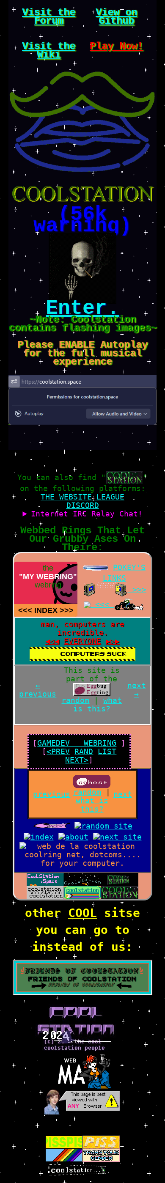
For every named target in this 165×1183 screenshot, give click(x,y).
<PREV (58, 751)
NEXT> (76, 759)
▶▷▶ (113, 641)
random (75, 700)
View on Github (116, 17)
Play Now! (116, 46)
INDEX (46, 610)
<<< (25, 610)
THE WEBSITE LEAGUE (82, 496)
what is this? (97, 704)
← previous (37, 689)
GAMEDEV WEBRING (76, 742)
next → (136, 689)
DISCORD (82, 505)
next (122, 794)
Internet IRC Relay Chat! (87, 514)
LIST (107, 751)
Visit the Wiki (48, 50)
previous (51, 794)
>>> (67, 610)
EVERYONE (82, 641)
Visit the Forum (48, 17)
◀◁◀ (52, 641)
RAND (83, 751)
